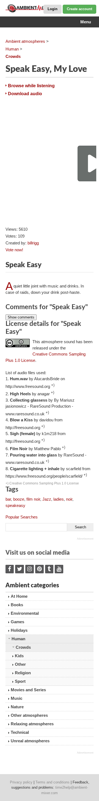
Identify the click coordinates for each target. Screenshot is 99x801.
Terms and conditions (52, 782)
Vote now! (14, 249)
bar (8, 499)
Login (52, 9)
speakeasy (15, 505)
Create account (79, 9)
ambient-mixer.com (33, 8)
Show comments (21, 317)
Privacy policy (21, 782)
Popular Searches (22, 517)
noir (69, 499)
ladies (58, 499)
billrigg (33, 243)
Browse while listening (31, 85)
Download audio (25, 93)
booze (18, 499)
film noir (33, 499)
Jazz (46, 499)
